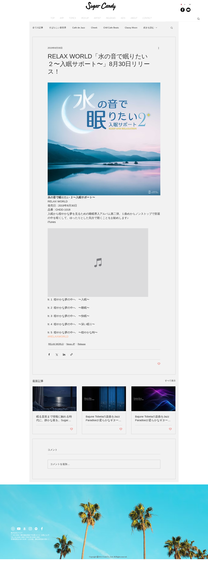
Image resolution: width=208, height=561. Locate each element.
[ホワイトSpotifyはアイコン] (36, 529)
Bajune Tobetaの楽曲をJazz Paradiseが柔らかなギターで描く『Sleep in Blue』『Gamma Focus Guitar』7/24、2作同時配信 (103, 418)
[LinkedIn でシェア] (64, 354)
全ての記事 (37, 27)
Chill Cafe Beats (111, 27)
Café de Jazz (78, 27)
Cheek (94, 27)
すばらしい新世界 (57, 27)
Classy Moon (131, 27)
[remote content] (104, 263)
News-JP (70, 344)
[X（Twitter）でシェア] (56, 354)
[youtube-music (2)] (13, 529)
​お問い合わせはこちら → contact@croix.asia (28, 560)
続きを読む (148, 27)
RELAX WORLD (56, 344)
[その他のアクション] (158, 48)
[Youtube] (188, 10)
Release (82, 344)
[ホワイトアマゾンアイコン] (24, 529)
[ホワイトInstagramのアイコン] (30, 529)
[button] (171, 27)
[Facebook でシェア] (49, 354)
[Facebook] (182, 10)
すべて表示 (170, 380)
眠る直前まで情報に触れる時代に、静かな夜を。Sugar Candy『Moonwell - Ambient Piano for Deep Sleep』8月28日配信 (54, 418)
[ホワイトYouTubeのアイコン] (19, 529)
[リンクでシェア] (71, 354)
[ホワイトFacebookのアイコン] (42, 529)
